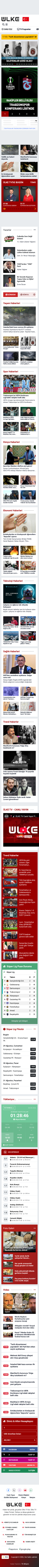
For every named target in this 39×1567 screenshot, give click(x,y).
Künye (23, 1497)
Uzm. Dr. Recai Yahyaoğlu (26, 256)
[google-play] (25, 1549)
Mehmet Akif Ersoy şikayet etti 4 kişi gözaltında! (21, 1356)
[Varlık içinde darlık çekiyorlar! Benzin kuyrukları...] (8, 1257)
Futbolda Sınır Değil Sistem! (24, 237)
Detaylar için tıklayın (19, 1021)
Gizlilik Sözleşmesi (11, 1497)
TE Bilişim (25, 1564)
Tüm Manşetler (30, 1534)
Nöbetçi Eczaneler (11, 1522)
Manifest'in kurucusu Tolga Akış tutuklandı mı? (21, 1374)
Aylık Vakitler (9, 1145)
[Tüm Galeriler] (35, 1228)
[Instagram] (19, 1490)
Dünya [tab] (25, 295)
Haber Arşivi (30, 1542)
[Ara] (3, 24)
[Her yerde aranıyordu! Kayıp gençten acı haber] (8, 1264)
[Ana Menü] (7, 24)
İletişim (32, 1497)
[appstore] (13, 1549)
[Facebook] (8, 1490)
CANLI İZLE (7, 29)
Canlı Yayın (11, 1495)
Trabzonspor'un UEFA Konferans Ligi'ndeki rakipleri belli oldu (22, 1393)
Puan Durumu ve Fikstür (11, 1536)
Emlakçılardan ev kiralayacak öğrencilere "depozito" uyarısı (22, 1412)
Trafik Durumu (30, 1527)
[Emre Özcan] (9, 281)
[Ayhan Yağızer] (9, 267)
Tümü (33, 182)
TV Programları (25, 29)
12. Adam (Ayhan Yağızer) (26, 242)
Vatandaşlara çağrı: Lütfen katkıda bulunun (26, 251)
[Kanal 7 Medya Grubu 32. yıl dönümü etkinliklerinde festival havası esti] (8, 1334)
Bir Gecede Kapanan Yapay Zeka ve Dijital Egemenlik (25, 279)
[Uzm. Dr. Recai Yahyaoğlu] (9, 253)
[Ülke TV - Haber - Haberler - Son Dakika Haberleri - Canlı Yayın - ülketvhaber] (16, 19)
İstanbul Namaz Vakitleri (11, 1528)
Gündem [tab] (11, 295)
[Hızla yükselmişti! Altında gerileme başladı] (8, 1272)
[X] (14, 1490)
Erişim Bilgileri (24, 1495)
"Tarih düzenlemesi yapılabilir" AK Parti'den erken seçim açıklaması (22, 1346)
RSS (6, 1557)
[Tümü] (35, 1099)
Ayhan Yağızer (22, 269)
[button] (4, 208)
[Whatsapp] (31, 1490)
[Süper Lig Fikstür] (35, 1029)
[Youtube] (25, 1490)
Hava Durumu (30, 1522)
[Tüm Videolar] (35, 1290)
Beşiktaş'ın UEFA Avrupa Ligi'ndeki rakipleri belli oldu (22, 1403)
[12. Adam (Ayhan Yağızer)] (9, 239)
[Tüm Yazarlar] (35, 230)
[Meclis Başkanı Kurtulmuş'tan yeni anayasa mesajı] (8, 1319)
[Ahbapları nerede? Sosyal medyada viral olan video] (8, 1326)
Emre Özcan (21, 284)
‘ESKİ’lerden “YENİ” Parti (24, 265)
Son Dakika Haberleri (10, 1543)
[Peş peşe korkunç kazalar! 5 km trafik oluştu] (8, 1279)
